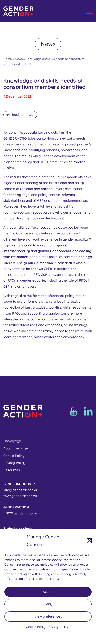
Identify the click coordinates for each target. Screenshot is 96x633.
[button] (89, 540)
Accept (48, 591)
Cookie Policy (36, 627)
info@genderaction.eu (20, 490)
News (19, 59)
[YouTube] (73, 411)
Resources (11, 470)
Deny (48, 604)
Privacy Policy (58, 627)
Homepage (12, 441)
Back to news (22, 114)
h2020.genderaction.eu (21, 513)
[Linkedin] (88, 411)
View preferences (48, 616)
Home (7, 59)
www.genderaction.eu (20, 496)
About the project (17, 448)
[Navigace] (89, 11)
